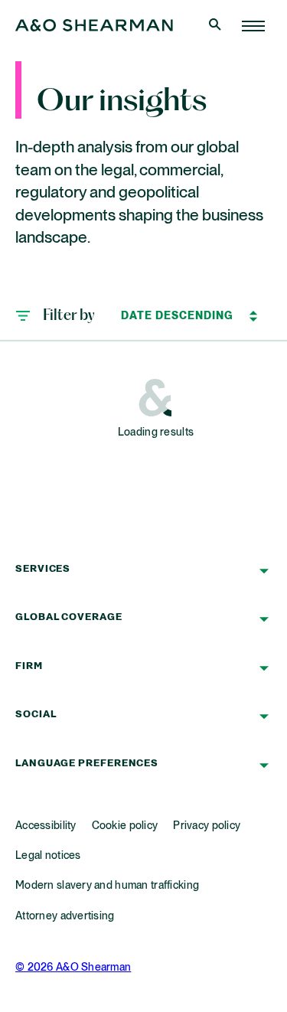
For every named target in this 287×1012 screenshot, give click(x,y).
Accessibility (46, 826)
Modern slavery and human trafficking (107, 885)
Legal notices (48, 855)
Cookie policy (125, 826)
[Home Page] (253, 26)
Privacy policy (206, 826)
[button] (55, 316)
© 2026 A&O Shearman (73, 967)
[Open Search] (216, 26)
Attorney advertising (65, 916)
